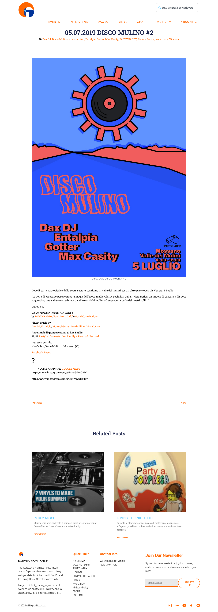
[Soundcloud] (177, 605)
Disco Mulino (60, 39)
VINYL (123, 21)
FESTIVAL (78, 572)
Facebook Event (41, 352)
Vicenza (174, 39)
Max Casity (111, 39)
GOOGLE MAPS (71, 368)
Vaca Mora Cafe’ (63, 316)
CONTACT (78, 595)
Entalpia (90, 39)
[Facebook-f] (191, 605)
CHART (142, 21)
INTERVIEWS (79, 21)
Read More (40, 534)
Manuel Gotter (61, 326)
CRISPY (76, 579)
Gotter (100, 39)
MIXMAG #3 (44, 518)
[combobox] (177, 7)
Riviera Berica (146, 39)
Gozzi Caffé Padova (86, 316)
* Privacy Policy (80, 587)
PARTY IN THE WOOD (83, 576)
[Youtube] (184, 605)
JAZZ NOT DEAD (81, 564)
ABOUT (76, 591)
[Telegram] (198, 605)
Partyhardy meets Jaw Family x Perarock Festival (69, 336)
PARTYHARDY (128, 39)
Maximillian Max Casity (85, 326)
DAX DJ (103, 21)
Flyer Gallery (79, 583)
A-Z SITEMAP (79, 560)
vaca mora (161, 39)
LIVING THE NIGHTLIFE (135, 518)
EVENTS (54, 21)
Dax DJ (46, 39)
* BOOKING (189, 21)
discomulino (76, 39)
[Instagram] (170, 605)
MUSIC (162, 21)
